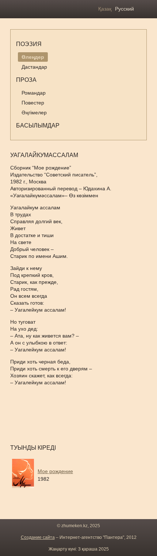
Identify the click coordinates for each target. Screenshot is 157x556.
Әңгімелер (34, 112)
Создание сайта (38, 537)
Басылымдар (38, 125)
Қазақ (104, 9)
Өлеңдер (33, 57)
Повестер (33, 103)
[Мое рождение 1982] (69, 490)
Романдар (34, 93)
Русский (124, 9)
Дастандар (34, 67)
